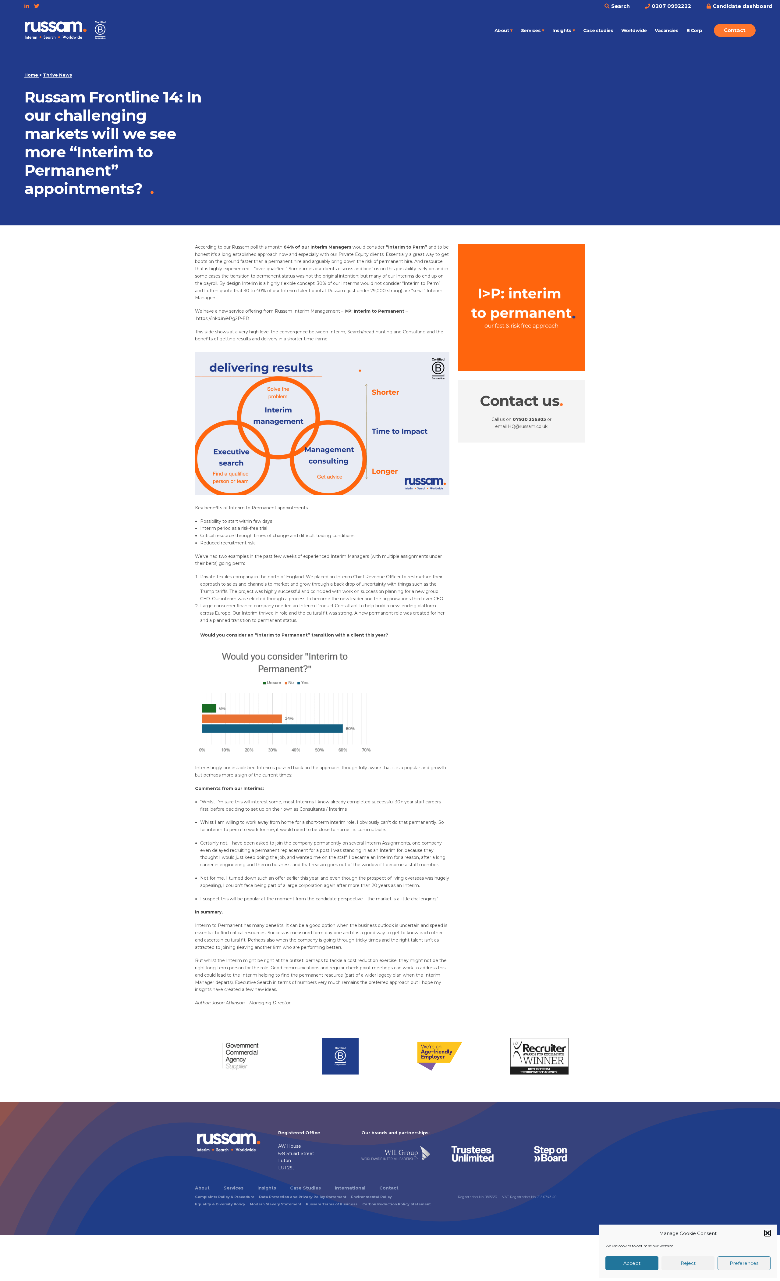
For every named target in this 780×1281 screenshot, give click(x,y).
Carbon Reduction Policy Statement (396, 1204)
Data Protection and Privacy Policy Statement (302, 1197)
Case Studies (305, 1188)
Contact (735, 30)
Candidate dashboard (741, 6)
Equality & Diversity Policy (220, 1204)
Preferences (744, 1263)
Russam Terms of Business (331, 1204)
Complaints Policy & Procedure (224, 1197)
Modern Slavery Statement (275, 1204)
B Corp (694, 30)
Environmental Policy (371, 1197)
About (502, 30)
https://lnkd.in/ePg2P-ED (222, 318)
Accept (631, 1263)
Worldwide (634, 30)
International (350, 1188)
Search (620, 6)
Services (531, 30)
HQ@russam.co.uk (528, 426)
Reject (688, 1263)
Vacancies (666, 30)
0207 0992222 (670, 6)
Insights (561, 30)
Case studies (598, 30)
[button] (767, 1233)
